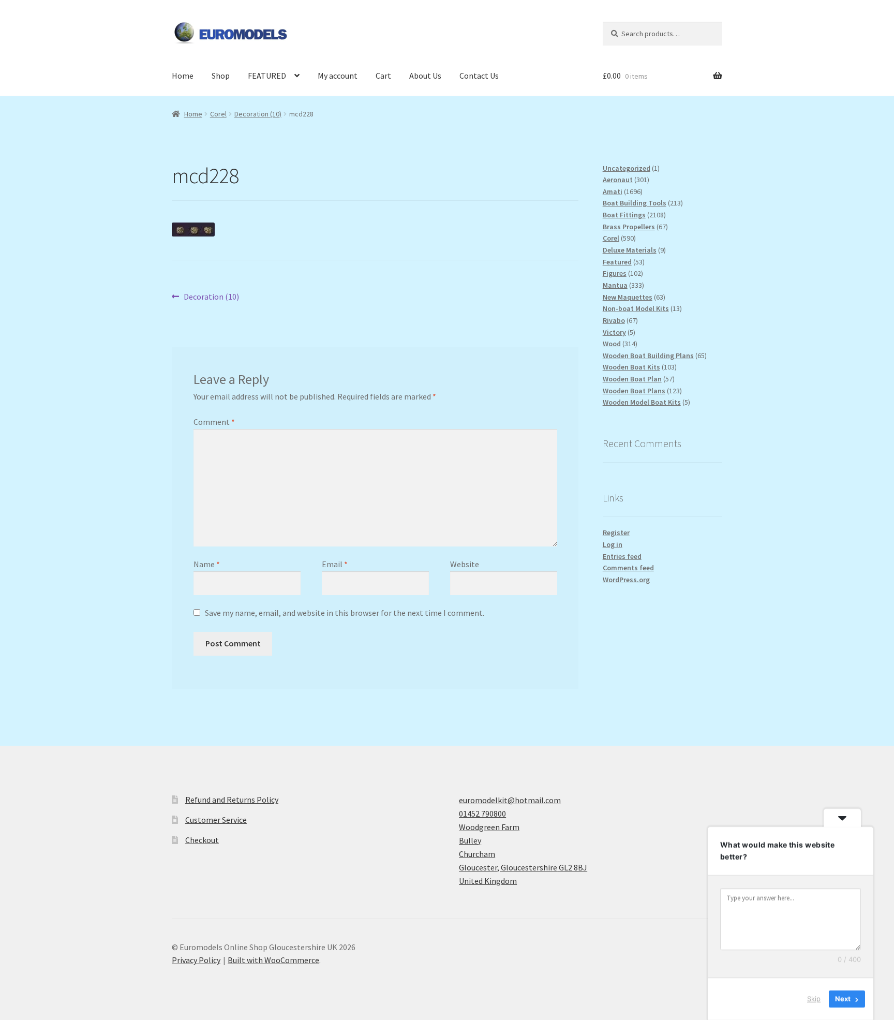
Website (464, 564)
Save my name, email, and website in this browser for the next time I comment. (344, 613)
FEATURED (267, 75)
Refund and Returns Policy (231, 799)
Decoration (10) (257, 114)
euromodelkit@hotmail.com (510, 800)
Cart (383, 75)
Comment (214, 422)
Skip (814, 999)
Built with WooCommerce (273, 960)
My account (337, 75)
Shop (221, 75)
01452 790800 (482, 813)
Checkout (202, 840)
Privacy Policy (196, 960)
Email (335, 564)
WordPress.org (626, 579)
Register (616, 532)
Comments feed (628, 567)
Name (206, 564)
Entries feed (622, 556)
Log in (612, 544)
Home (182, 75)
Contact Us (479, 75)
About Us (425, 75)
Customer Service (216, 820)
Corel (218, 114)
